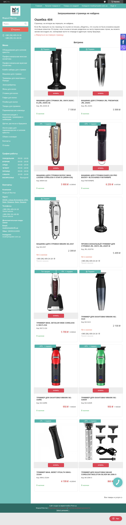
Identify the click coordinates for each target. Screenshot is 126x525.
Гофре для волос (9, 98)
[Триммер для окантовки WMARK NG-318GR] (100, 366)
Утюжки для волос (10, 93)
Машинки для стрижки (11, 74)
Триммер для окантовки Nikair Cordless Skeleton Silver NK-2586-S (98, 473)
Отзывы (5, 145)
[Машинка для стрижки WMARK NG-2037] (56, 218)
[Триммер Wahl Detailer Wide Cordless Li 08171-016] (56, 291)
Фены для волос (9, 89)
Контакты (6, 141)
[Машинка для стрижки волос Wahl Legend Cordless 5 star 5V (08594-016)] (56, 143)
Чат (117, 519)
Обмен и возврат (9, 137)
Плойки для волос (10, 102)
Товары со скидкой (71, 6)
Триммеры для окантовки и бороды (13, 79)
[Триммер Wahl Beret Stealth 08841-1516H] (56, 440)
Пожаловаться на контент (57, 508)
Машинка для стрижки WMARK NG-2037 (55, 244)
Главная (38, 6)
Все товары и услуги (112, 497)
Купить (56, 93)
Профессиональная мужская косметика (14, 64)
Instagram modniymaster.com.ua (94, 6)
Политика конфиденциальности (79, 508)
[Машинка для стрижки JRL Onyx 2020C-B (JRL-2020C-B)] (56, 69)
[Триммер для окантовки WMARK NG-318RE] (56, 366)
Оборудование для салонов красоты (14, 51)
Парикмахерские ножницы (13, 110)
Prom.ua (74, 506)
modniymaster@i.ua (10, 228)
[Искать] (25, 24)
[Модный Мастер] (15, 11)
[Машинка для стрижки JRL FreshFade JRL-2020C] (100, 69)
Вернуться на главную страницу (49, 35)
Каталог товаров (51, 6)
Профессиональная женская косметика (14, 57)
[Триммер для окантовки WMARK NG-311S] (100, 291)
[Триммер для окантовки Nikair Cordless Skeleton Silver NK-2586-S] (100, 440)
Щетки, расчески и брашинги (14, 123)
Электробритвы (9, 85)
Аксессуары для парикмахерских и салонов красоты (13, 130)
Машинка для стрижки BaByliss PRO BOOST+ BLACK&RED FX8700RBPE (99, 176)
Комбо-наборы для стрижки (14, 70)
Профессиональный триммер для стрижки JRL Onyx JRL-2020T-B (98, 245)
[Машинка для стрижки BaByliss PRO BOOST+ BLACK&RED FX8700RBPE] (100, 143)
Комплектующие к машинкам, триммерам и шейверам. (12, 117)
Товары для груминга (11, 106)
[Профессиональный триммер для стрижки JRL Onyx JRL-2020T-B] (100, 218)
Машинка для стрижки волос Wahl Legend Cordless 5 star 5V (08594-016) (54, 176)
